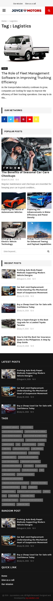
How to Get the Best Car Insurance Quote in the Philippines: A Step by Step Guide (33, 340)
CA (18, 444)
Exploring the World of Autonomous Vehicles (12, 210)
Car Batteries (29, 444)
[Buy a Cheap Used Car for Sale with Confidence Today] (8, 308)
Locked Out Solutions (12, 479)
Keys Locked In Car (25, 474)
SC (4, 496)
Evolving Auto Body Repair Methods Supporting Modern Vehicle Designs (31, 273)
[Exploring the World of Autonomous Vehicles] (13, 200)
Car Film (6, 449)
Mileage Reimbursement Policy (15, 483)
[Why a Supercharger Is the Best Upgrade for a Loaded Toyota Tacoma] (8, 323)
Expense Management (11, 466)
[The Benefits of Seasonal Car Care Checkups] (26, 154)
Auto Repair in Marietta (12, 440)
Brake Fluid (8, 444)
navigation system (10, 487)
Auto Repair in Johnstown (35, 436)
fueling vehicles (29, 470)
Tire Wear (13, 496)
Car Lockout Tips (21, 449)
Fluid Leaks (41, 466)
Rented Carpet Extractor (29, 491)
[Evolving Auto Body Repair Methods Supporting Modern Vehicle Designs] (8, 273)
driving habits (9, 457)
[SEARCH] (48, 251)
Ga (42, 470)
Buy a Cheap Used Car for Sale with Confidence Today (34, 305)
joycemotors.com (32, 598)
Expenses (28, 466)
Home (4, 576)
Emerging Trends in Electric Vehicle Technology (11, 241)
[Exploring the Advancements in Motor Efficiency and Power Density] (39, 200)
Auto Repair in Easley (11, 436)
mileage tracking (39, 483)
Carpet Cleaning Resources (14, 453)
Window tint (23, 504)
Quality (33, 487)
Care (41, 444)
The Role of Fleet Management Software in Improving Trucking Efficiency (26, 77)
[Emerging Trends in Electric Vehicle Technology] (13, 230)
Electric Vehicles (10, 461)
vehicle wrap (8, 504)
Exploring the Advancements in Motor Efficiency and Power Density (38, 213)
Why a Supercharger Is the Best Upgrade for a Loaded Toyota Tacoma (32, 322)
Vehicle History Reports (31, 500)
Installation (8, 474)
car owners (37, 449)
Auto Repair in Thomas (36, 440)
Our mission (18, 4)
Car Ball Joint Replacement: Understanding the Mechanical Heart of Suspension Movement (32, 290)
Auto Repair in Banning (12, 432)
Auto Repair (27, 427)
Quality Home (8, 491)
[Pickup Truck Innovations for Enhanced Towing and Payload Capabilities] (39, 230)
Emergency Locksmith (30, 461)
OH (24, 487)
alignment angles (10, 427)
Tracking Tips (27, 496)
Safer (46, 491)
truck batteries (10, 500)
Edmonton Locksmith (28, 457)
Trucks (4, 68)
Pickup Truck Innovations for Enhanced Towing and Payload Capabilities (39, 241)
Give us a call (30, 4)
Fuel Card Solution (11, 470)
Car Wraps (34, 453)
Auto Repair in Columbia (35, 432)
